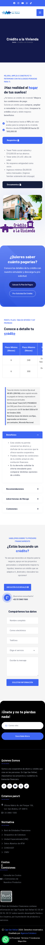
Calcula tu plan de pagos (22, 285)
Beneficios (11, 435)
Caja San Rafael (11, 930)
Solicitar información (22, 682)
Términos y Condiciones (30, 938)
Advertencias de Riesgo (17, 499)
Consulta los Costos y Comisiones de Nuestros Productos (12, 879)
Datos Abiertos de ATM (14, 843)
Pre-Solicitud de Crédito (22, 294)
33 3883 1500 (10, 813)
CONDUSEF (9, 848)
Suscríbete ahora (22, 736)
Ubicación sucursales (16, 587)
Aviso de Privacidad (12, 938)
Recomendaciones (15, 489)
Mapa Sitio (22, 941)
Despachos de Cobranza (15, 835)
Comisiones (12, 509)
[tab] (22, 140)
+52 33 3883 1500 (20, 599)
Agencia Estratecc (28, 933)
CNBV (6, 852)
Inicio (14, 42)
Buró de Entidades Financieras (17, 830)
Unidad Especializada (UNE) (16, 839)
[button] (5, 939)
